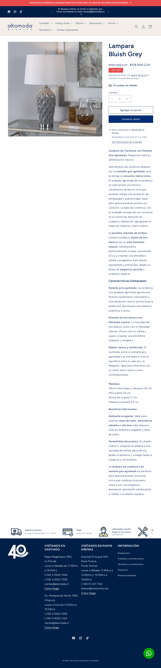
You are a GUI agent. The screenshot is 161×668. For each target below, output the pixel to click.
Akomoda (74, 661)
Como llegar (51, 588)
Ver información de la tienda (127, 142)
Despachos (124, 553)
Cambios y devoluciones (131, 558)
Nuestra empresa (127, 575)
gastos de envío (139, 75)
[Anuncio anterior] (52, 12)
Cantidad (113, 92)
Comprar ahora (131, 119)
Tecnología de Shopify (89, 661)
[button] (45, 23)
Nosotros (123, 570)
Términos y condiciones (130, 564)
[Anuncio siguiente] (108, 12)
